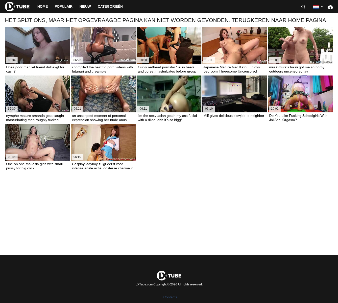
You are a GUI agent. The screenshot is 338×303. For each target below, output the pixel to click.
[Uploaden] (330, 7)
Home (42, 6)
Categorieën (110, 6)
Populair (63, 6)
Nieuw (85, 6)
